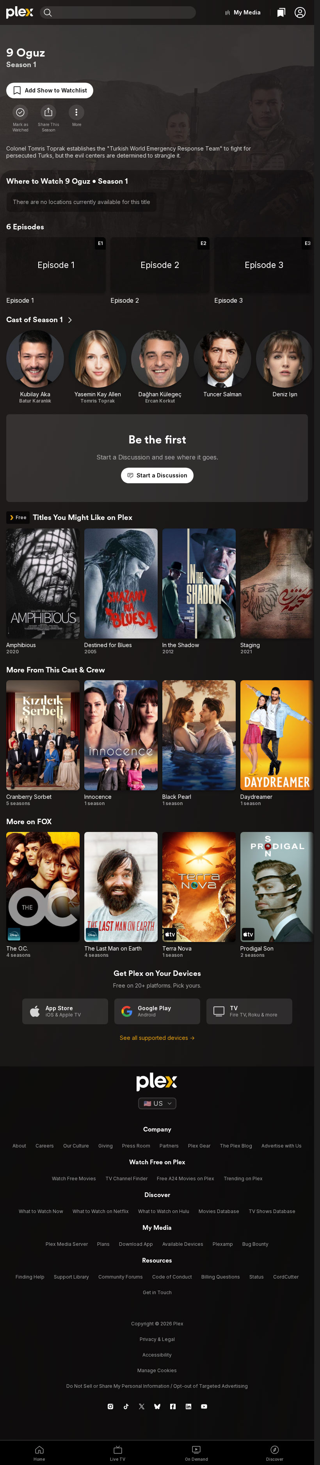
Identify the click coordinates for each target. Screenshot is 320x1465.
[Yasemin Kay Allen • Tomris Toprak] (97, 367)
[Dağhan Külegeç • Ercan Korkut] (160, 367)
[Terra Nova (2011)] (199, 895)
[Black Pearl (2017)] (199, 743)
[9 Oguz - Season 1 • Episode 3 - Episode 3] (264, 271)
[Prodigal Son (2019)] (277, 895)
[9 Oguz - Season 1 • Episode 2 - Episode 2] (160, 271)
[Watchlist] (281, 12)
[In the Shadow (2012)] (199, 592)
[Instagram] (110, 1406)
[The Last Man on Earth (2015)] (121, 895)
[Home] (20, 12)
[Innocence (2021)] (121, 743)
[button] (300, 12)
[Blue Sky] (157, 1406)
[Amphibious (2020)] (43, 592)
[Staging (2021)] (277, 592)
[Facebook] (173, 1406)
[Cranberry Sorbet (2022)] (43, 743)
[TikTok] (126, 1406)
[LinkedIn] (188, 1406)
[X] (141, 1406)
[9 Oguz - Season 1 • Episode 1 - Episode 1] (56, 271)
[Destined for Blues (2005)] (121, 592)
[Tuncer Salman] (222, 367)
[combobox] (125, 12)
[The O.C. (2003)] (43, 895)
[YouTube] (204, 1406)
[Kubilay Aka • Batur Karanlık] (35, 367)
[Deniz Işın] (285, 367)
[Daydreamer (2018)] (277, 743)
